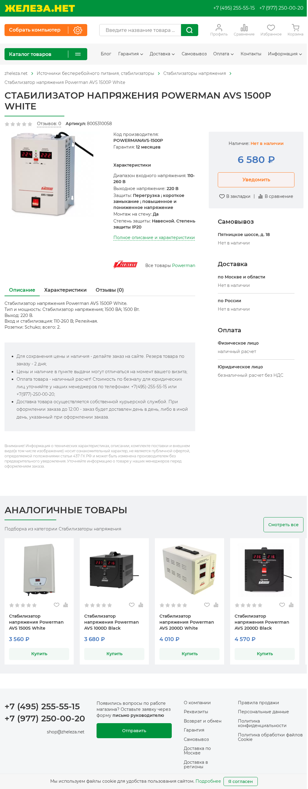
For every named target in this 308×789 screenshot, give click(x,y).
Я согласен (240, 781)
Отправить (134, 730)
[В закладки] (56, 605)
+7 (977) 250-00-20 (281, 8)
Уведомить (256, 180)
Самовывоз (194, 54)
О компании (197, 702)
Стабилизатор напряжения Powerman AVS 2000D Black (262, 622)
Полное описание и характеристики (154, 237)
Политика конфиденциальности (262, 723)
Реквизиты (196, 711)
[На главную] (40, 8)
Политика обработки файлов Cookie (270, 737)
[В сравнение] (65, 605)
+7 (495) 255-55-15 (234, 8)
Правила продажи (258, 702)
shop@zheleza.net (66, 732)
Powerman (183, 265)
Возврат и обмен (202, 721)
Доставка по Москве (197, 751)
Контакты (251, 54)
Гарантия (194, 730)
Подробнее (208, 781)
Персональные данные (263, 711)
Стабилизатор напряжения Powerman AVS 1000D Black (111, 622)
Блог (106, 54)
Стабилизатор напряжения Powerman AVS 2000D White (186, 622)
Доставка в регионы (196, 764)
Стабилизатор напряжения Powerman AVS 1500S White (36, 622)
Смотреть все (283, 524)
